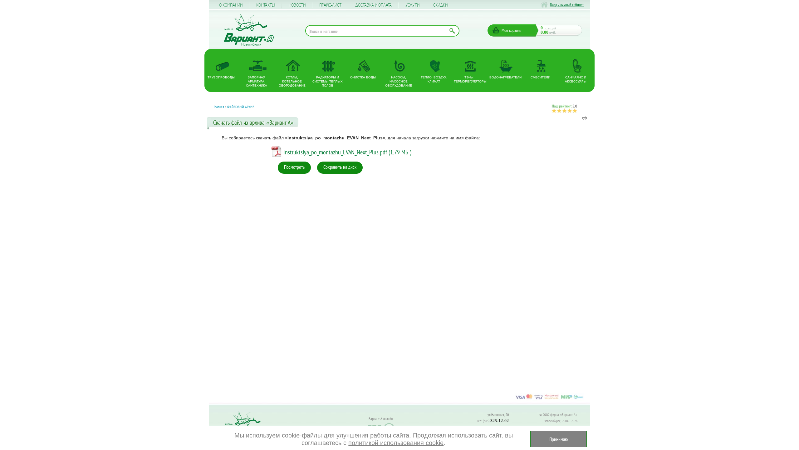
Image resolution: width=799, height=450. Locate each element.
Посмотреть (294, 167)
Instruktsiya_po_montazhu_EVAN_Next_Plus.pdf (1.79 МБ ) (347, 152)
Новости (297, 5)
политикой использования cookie (396, 442)
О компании (231, 5)
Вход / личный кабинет (567, 5)
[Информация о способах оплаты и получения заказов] (549, 399)
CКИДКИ (440, 5)
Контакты (265, 5)
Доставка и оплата (373, 5)
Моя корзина (512, 30)
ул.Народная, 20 (498, 414)
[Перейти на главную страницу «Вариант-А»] (245, 425)
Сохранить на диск (339, 167)
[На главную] (249, 30)
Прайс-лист (330, 5)
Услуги (412, 5)
